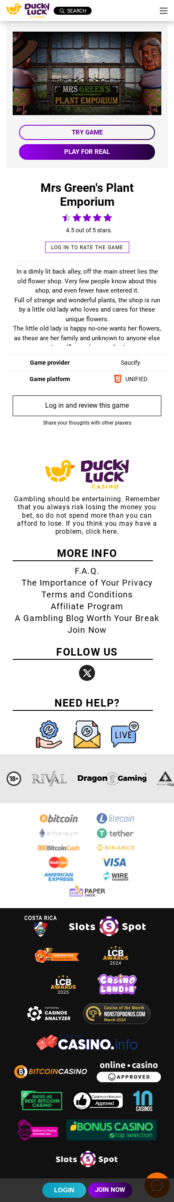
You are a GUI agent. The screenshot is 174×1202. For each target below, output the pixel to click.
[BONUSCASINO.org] (111, 1141)
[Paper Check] (87, 896)
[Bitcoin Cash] (58, 852)
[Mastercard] (58, 867)
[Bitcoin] (58, 823)
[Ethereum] (58, 838)
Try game (87, 132)
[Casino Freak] (38, 1141)
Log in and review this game (87, 405)
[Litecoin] (115, 823)
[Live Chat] (125, 750)
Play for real (87, 152)
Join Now (87, 630)
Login (64, 1190)
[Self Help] (50, 750)
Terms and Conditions (87, 594)
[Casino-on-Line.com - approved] (98, 1112)
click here (101, 531)
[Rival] (50, 778)
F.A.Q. (87, 571)
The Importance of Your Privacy (87, 582)
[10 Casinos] (143, 1112)
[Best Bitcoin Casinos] (42, 1112)
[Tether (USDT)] (115, 838)
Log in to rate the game (87, 247)
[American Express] (58, 881)
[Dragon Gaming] (112, 778)
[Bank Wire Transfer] (115, 881)
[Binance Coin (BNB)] (115, 852)
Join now (110, 1190)
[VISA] (115, 867)
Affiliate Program (87, 606)
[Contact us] (88, 750)
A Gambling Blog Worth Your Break (87, 618)
